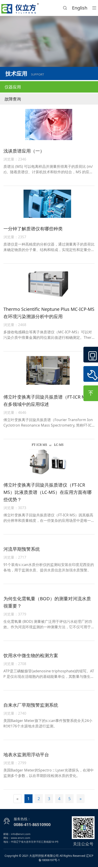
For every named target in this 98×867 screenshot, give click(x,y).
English (79, 8)
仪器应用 (13, 87)
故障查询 (13, 99)
